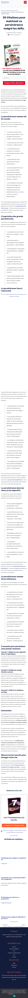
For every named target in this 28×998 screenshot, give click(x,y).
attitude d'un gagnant (8, 830)
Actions (14, 967)
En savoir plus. (17, 994)
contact (14, 957)
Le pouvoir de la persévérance (14, 479)
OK (14, 996)
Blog (14, 963)
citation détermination (20, 830)
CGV (14, 955)
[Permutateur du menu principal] (25, 2)
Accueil (14, 946)
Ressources (14, 965)
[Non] (26, 993)
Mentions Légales (14, 948)
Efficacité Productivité (14, 34)
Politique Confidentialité (14, 953)
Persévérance (19, 832)
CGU (14, 950)
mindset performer (11, 832)
